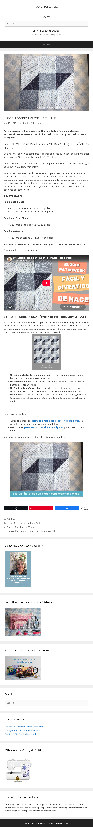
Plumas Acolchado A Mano (20, 527)
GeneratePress (61, 823)
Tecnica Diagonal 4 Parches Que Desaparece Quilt (32, 530)
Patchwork (12, 519)
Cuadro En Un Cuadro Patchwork (20, 734)
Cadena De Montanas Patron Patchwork (24, 726)
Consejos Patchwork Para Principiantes (23, 730)
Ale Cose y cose (46, 31)
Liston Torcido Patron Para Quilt (24, 523)
